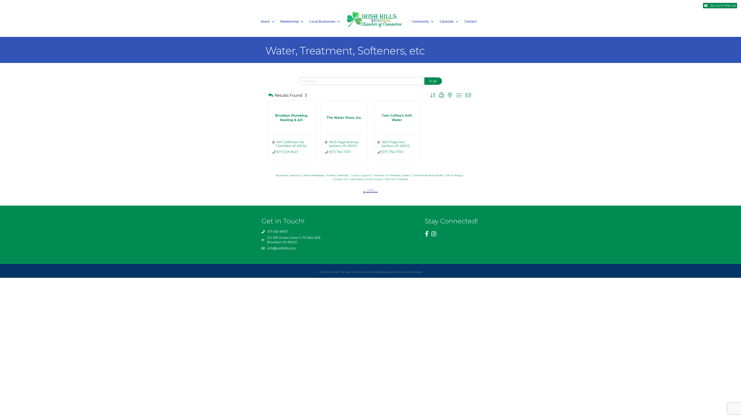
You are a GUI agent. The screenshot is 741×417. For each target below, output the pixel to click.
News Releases (314, 175)
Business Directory (288, 175)
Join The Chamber (397, 179)
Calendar (447, 21)
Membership (289, 21)
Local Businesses (322, 21)
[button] (270, 95)
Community (420, 21)
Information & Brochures (366, 179)
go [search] (435, 81)
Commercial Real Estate (427, 175)
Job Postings (454, 175)
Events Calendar (337, 175)
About (265, 21)
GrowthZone (414, 272)
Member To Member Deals (391, 175)
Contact (470, 21)
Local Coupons (361, 175)
